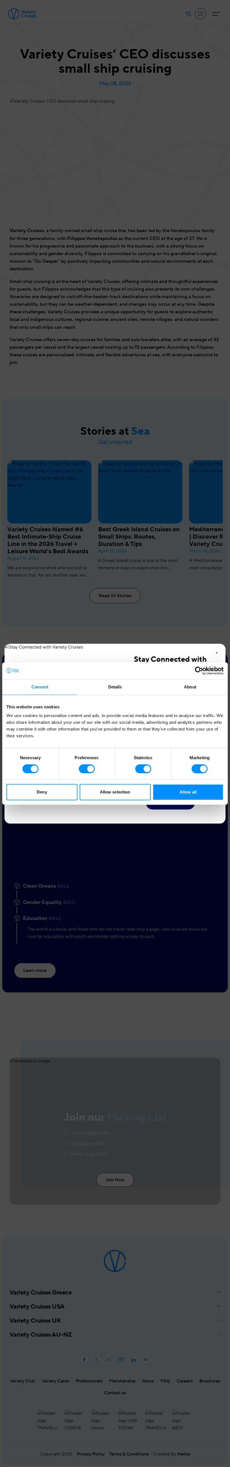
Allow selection (115, 792)
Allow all (188, 792)
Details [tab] (115, 686)
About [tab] (190, 686)
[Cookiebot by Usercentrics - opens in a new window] (199, 670)
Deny (42, 792)
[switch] (87, 768)
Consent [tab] (39, 686)
